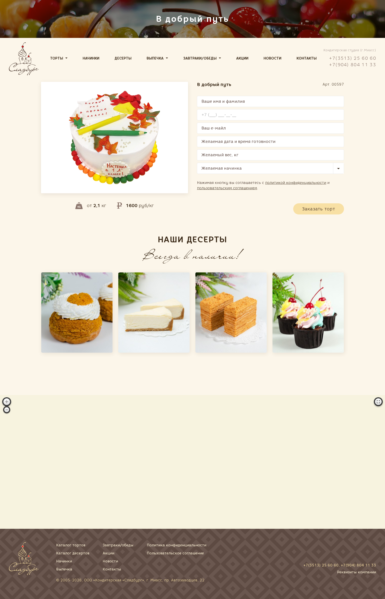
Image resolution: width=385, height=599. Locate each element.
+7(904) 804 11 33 (352, 64)
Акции (242, 58)
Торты (56, 58)
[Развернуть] (378, 401)
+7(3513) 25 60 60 (352, 58)
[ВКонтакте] (340, 549)
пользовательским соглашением (227, 188)
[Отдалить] (6, 409)
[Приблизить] (6, 401)
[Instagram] (370, 549)
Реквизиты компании (356, 572)
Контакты (307, 58)
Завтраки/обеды (200, 58)
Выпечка (155, 58)
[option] (77, 312)
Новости (272, 58)
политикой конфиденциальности (295, 183)
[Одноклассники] (355, 549)
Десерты (123, 58)
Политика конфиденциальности (176, 545)
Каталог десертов (72, 553)
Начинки (91, 58)
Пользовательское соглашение (175, 553)
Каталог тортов (70, 545)
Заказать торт (318, 209)
